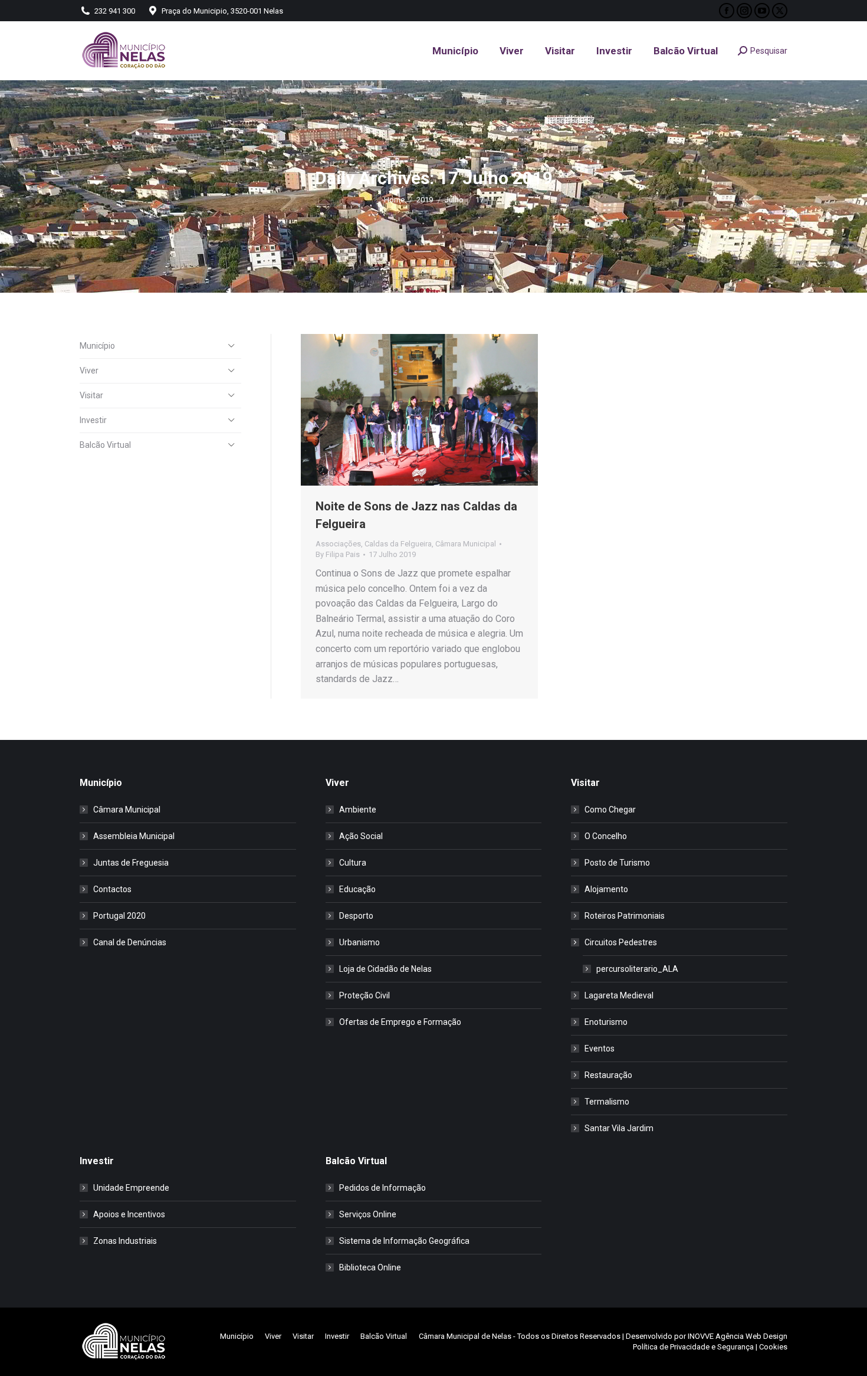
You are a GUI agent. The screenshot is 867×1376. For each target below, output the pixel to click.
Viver (89, 370)
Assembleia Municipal (134, 836)
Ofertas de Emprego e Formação (400, 1022)
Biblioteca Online (370, 1267)
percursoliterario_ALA (637, 969)
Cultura (352, 862)
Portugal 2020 (119, 915)
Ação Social (361, 836)
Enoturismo (606, 1022)
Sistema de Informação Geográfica (404, 1241)
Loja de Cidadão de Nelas (385, 969)
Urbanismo (359, 942)
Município (97, 345)
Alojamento (606, 889)
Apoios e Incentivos (129, 1214)
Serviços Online (367, 1214)
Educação (357, 889)
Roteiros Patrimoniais (624, 915)
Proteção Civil (364, 995)
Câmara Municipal (465, 543)
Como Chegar (610, 809)
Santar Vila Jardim (618, 1128)
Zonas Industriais (125, 1241)
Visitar (91, 395)
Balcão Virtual (105, 445)
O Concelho (605, 836)
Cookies (773, 1346)
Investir (93, 420)
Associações (338, 543)
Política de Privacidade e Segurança (693, 1346)
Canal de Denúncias (129, 942)
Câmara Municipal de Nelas (465, 1336)
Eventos (599, 1048)
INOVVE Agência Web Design (737, 1336)
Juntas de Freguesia (131, 862)
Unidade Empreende (131, 1187)
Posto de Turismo (617, 862)
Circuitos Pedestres (620, 942)
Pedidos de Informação (382, 1187)
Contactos (112, 889)
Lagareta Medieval (618, 995)
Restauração (608, 1075)
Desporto (356, 915)
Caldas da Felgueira (398, 543)
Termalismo (606, 1101)
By (338, 554)
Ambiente (357, 809)
